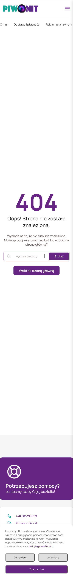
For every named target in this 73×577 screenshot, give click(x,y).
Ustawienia (53, 557)
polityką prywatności (40, 546)
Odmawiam (20, 557)
